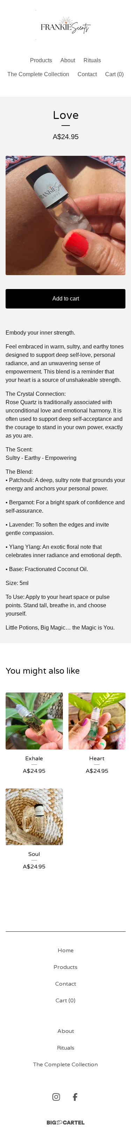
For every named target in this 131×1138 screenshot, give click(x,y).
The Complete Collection (38, 74)
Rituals (92, 60)
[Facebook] (75, 1097)
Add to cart (65, 299)
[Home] (66, 25)
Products (41, 60)
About (67, 60)
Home (66, 950)
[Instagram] (56, 1097)
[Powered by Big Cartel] (66, 1122)
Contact (87, 74)
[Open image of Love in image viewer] (65, 215)
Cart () (114, 74)
